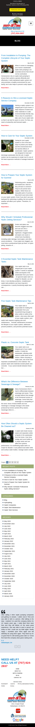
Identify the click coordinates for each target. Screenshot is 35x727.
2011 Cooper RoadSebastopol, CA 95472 (17, 14)
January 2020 (8, 596)
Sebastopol (29, 684)
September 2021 (9, 551)
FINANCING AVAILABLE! (17, 9)
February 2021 (9, 568)
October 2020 (8, 578)
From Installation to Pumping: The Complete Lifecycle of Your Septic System (15, 58)
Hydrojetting (8, 502)
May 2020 (7, 588)
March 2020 (8, 593)
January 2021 (8, 571)
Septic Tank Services (11, 510)
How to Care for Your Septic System (16, 136)
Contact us (17, 677)
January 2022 (8, 541)
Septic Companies (10, 505)
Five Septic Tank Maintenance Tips (16, 301)
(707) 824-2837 (17, 33)
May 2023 (7, 521)
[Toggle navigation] (31, 23)
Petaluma (21, 684)
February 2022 (9, 539)
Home (17, 668)
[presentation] (16, 646)
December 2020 (9, 573)
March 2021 (8, 566)
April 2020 (7, 591)
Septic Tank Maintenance (12, 507)
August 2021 (8, 553)
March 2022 (8, 536)
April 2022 (7, 534)
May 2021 (7, 561)
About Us (18, 671)
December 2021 (9, 544)
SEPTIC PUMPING (17, 673)
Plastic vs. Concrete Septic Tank (15, 342)
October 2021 (8, 548)
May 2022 (7, 531)
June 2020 (7, 586)
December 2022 (9, 524)
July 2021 (7, 556)
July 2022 (7, 526)
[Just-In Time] (12, 23)
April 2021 (7, 563)
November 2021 (9, 546)
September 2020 (9, 581)
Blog (5, 500)
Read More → (6, 88)
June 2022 (7, 529)
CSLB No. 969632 (17, 1)
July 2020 (7, 583)
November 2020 (9, 576)
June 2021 (7, 558)
